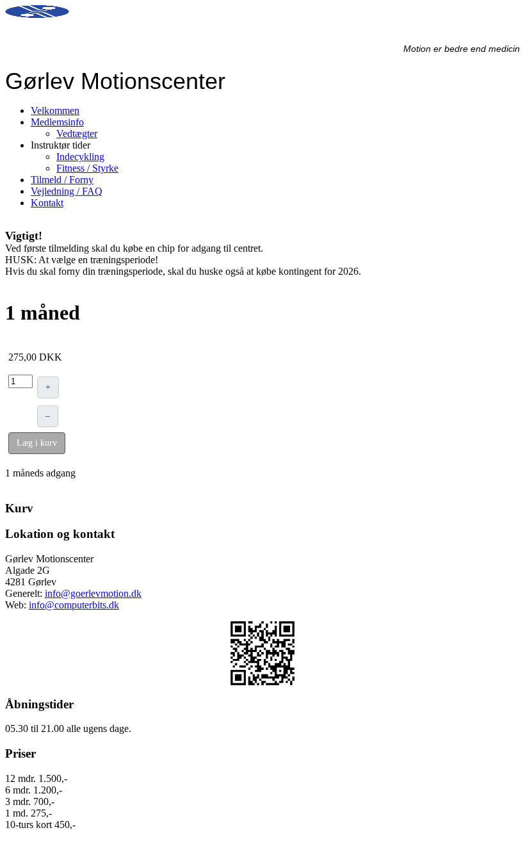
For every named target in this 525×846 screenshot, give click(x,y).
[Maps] (262, 653)
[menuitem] (55, 110)
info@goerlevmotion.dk (93, 593)
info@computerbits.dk (74, 604)
